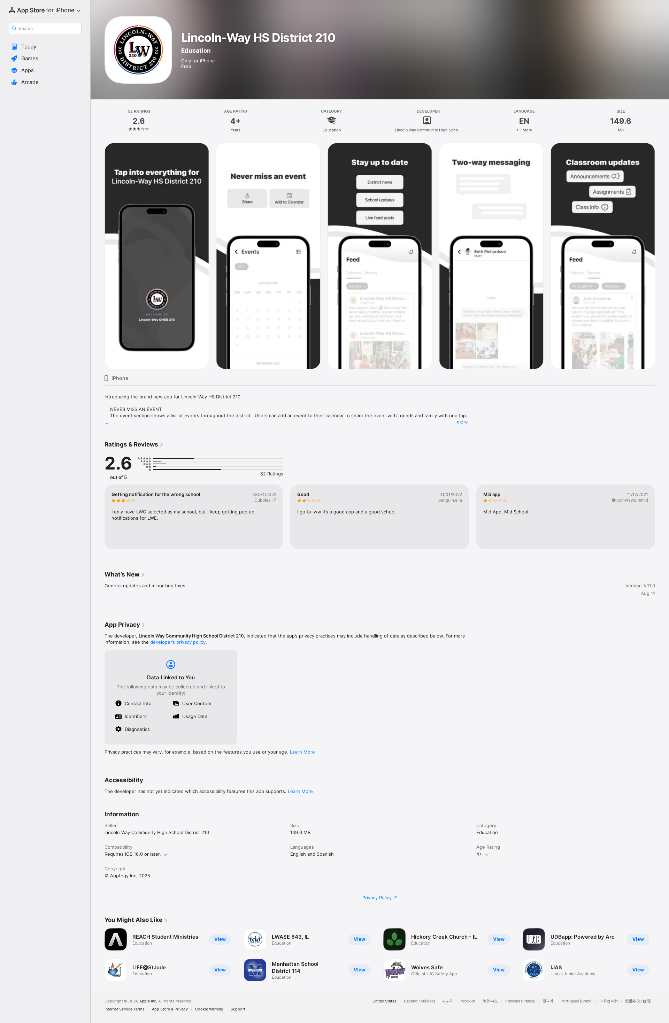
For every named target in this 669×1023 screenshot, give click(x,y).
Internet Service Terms (125, 1009)
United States (384, 1001)
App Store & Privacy (170, 1009)
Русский (467, 1001)
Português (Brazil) (577, 1001)
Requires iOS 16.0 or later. (133, 854)
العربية (447, 1001)
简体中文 (490, 1001)
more (462, 422)
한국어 (548, 1001)
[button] (45, 46)
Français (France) (520, 1001)
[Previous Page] (97, 955)
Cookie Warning (209, 1009)
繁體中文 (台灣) (638, 1001)
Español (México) (419, 1001)
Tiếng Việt (609, 1001)
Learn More (302, 752)
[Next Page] (662, 955)
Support (238, 1009)
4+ (479, 854)
